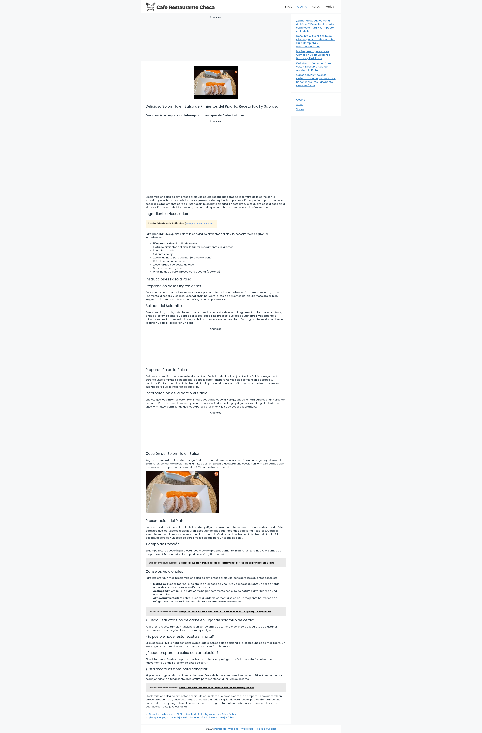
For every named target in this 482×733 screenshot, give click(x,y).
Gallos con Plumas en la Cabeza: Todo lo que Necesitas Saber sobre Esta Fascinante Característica (316, 80)
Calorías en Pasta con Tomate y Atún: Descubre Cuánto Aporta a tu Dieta (315, 66)
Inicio (288, 7)
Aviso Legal (247, 728)
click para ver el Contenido (199, 223)
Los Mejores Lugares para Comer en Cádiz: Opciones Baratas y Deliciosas (313, 55)
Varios (329, 7)
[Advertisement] (216, 39)
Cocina (302, 7)
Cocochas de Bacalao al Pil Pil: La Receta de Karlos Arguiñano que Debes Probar (192, 714)
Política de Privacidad (226, 728)
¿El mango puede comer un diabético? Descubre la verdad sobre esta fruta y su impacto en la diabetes (316, 26)
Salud (316, 7)
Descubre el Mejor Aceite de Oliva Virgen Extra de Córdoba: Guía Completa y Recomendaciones (315, 41)
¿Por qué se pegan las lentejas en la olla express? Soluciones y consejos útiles (191, 717)
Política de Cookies (265, 728)
